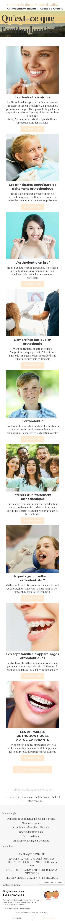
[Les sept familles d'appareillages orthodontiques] (32, 627)
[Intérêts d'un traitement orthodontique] (32, 467)
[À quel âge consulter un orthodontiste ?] (32, 549)
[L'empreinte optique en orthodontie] (32, 312)
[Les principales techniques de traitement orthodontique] (32, 157)
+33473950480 (35, 800)
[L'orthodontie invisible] (32, 70)
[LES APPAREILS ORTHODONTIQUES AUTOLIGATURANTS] (32, 704)
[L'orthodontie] (32, 394)
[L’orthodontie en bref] (32, 235)
